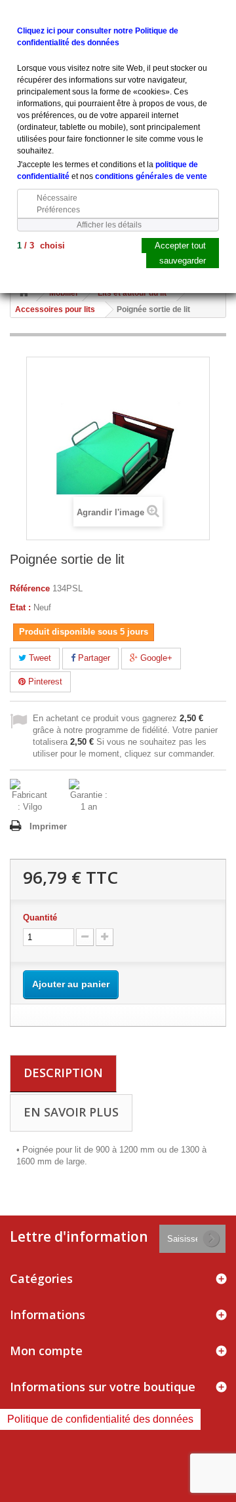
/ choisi (41, 245)
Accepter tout (180, 245)
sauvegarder (182, 261)
